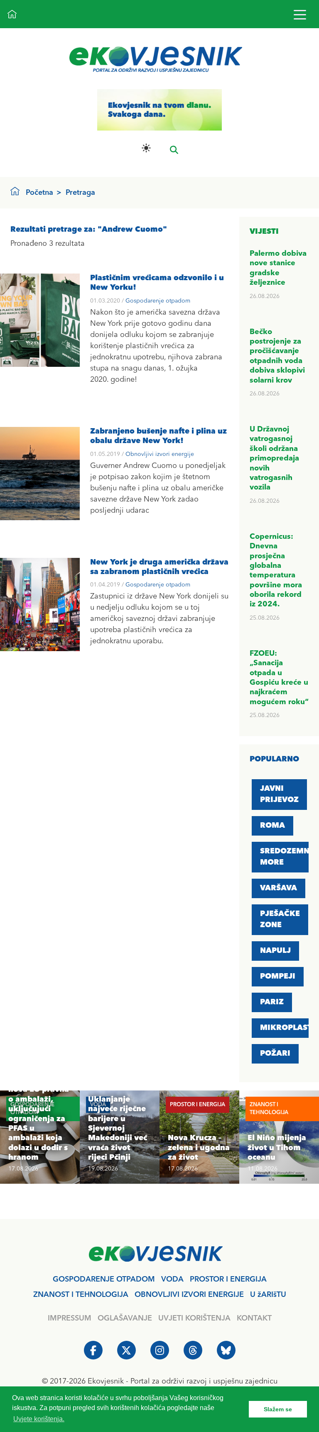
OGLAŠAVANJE (125, 1318)
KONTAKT (254, 1318)
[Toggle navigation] (300, 14)
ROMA (272, 825)
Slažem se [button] (278, 1409)
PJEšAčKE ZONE (280, 919)
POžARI (275, 1053)
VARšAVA (278, 888)
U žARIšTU (268, 1295)
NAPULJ (275, 951)
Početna (39, 192)
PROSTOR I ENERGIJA (228, 1279)
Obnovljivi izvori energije (159, 454)
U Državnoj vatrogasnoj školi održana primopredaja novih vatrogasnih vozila (274, 458)
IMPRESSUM (69, 1318)
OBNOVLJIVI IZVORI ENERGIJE (189, 1295)
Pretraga (80, 192)
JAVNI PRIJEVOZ (279, 794)
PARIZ (272, 1002)
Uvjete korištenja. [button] (38, 1418)
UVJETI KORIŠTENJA (194, 1318)
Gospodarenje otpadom (157, 301)
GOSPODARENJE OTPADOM (104, 1279)
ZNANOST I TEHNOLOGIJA (80, 1295)
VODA (172, 1279)
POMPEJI (277, 976)
